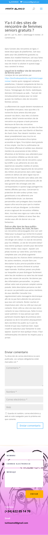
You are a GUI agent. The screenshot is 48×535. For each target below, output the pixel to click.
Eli (9, 35)
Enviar (34, 494)
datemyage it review (32, 35)
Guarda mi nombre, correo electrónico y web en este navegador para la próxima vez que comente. (23, 416)
